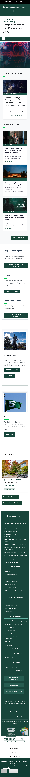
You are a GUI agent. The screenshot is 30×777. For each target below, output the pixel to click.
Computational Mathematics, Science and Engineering (16, 548)
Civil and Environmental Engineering (15, 544)
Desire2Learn (16, 578)
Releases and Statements (16, 678)
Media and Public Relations (13, 633)
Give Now (9, 434)
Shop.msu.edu (16, 645)
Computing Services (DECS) (16, 624)
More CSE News (18, 237)
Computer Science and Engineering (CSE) (13, 28)
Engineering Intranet (16, 605)
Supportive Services (16, 584)
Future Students (18, 11)
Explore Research (12, 291)
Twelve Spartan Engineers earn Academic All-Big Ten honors (15, 217)
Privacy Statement (14, 756)
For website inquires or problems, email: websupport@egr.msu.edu (15, 702)
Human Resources (16, 608)
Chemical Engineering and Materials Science (15, 540)
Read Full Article (16, 115)
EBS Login (15, 602)
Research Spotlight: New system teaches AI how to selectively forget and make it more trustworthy (14, 102)
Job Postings (15, 611)
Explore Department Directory (16, 315)
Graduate (9, 375)
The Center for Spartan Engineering (16, 621)
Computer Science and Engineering (15, 552)
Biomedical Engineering (11, 531)
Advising (7, 571)
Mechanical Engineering (11, 559)
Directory (5, 14)
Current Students (7, 11)
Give (11, 14)
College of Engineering (13, 1)
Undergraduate (12, 369)
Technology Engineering (11, 562)
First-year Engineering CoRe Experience (13, 637)
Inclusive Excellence (11, 627)
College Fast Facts (16, 630)
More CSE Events (9, 497)
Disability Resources (16, 581)
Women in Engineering (11, 648)
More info (6, 768)
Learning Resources (16, 587)
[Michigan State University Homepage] (14, 740)
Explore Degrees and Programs (16, 265)
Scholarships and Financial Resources (16, 590)
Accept (4, 771)
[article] (15, 258)
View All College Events (10, 502)
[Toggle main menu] (3, 39)
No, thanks (13, 771)
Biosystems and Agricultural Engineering (15, 535)
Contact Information (14, 748)
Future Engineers (10, 642)
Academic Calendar (16, 574)
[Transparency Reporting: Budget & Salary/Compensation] (22, 728)
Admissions (14, 685)
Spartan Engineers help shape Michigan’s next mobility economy (13, 150)
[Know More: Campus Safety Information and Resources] (8, 728)
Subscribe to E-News (15, 691)
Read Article (9, 161)
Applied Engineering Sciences (13, 528)
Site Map (14, 752)
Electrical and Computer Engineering (15, 555)
